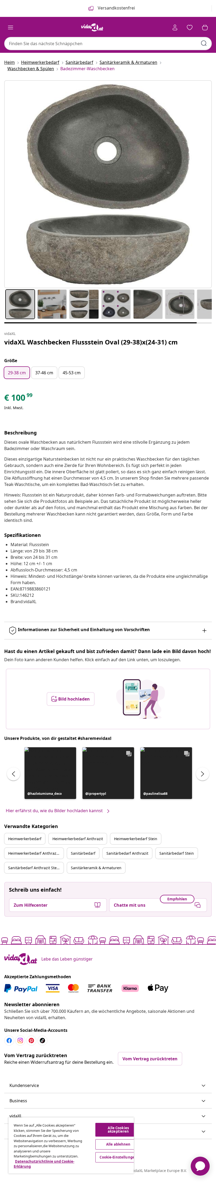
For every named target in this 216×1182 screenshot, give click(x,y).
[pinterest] (31, 1040)
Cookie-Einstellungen (118, 1157)
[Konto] (175, 27)
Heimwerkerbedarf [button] (24, 838)
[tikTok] (42, 1040)
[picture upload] (140, 698)
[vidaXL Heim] (92, 27)
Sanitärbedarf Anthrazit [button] (127, 853)
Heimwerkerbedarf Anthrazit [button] (77, 838)
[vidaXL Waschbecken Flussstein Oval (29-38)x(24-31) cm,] (108, 184)
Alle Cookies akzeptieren (118, 1130)
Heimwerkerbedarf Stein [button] (135, 838)
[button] (50, 773)
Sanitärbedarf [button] (83, 853)
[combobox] (108, 43)
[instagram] (20, 1040)
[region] (71, 1145)
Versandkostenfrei (116, 8)
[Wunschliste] (190, 27)
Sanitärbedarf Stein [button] (176, 853)
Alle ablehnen (118, 1144)
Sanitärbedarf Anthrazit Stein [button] (34, 867)
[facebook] (9, 1040)
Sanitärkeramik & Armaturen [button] (96, 867)
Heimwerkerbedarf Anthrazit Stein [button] (35, 853)
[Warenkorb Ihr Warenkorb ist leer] (205, 27)
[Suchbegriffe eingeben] (204, 43)
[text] (18, 399)
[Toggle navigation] (10, 27)
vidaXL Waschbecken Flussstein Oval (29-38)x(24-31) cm (91, 342)
